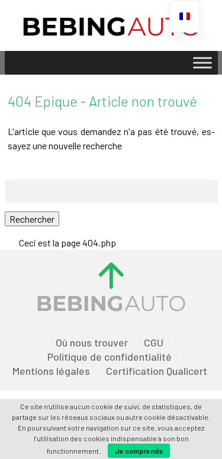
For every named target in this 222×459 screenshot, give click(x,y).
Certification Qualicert (156, 370)
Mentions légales (51, 370)
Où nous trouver (92, 342)
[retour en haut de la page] (111, 275)
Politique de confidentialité (109, 356)
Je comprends (139, 451)
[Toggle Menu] (202, 62)
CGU (153, 342)
